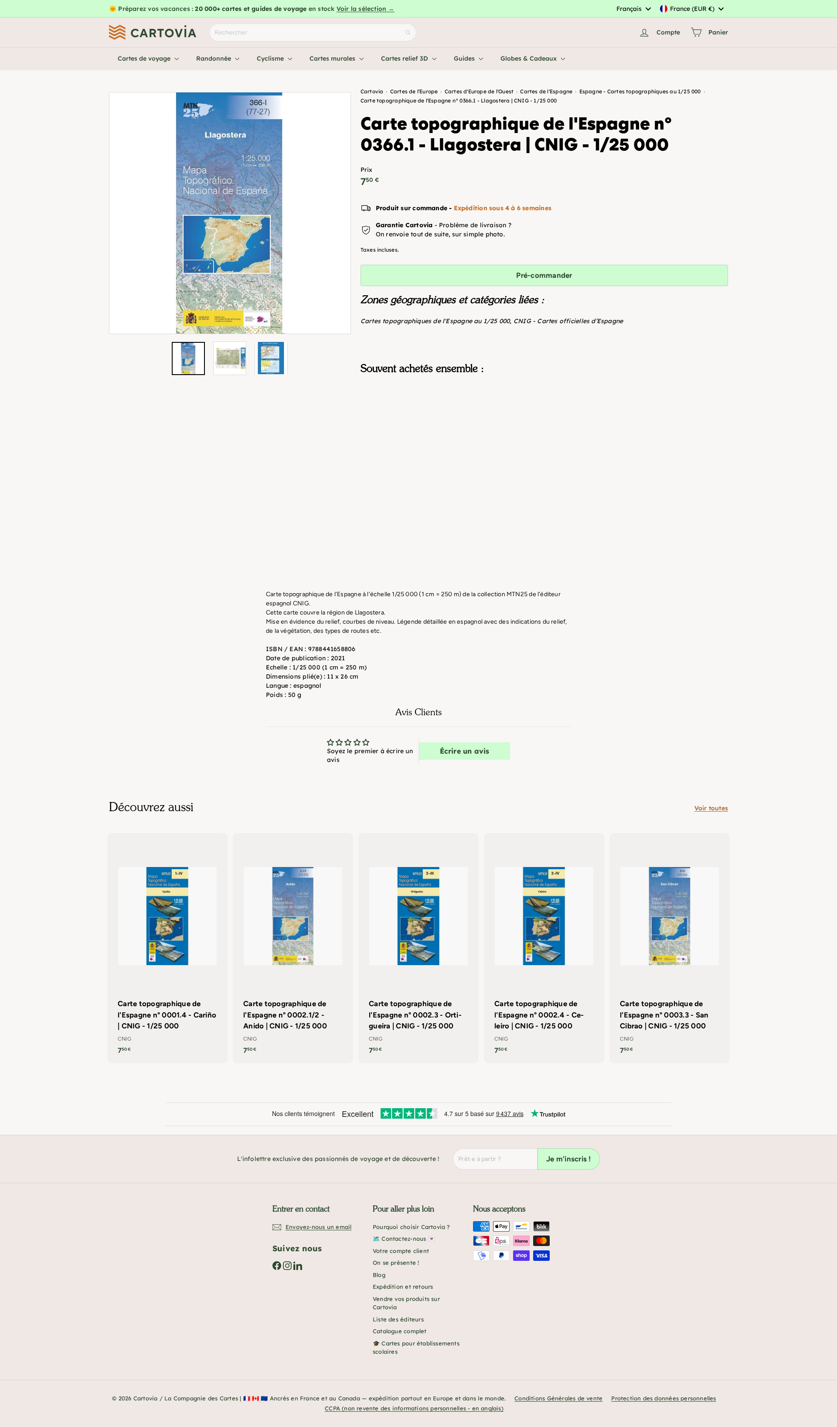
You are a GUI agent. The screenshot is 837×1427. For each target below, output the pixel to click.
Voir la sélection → (366, 9)
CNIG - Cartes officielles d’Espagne (568, 321)
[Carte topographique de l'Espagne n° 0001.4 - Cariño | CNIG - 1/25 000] (167, 948)
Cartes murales (333, 58)
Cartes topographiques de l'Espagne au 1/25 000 (435, 321)
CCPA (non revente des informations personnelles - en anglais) (414, 1408)
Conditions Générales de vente (558, 1398)
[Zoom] (229, 213)
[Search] (408, 32)
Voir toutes (711, 808)
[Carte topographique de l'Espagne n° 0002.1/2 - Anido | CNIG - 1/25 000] (293, 948)
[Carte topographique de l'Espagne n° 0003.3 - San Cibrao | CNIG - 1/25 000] (669, 948)
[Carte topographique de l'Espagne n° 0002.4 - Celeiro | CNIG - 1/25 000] (544, 948)
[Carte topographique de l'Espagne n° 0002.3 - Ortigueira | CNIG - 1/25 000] (418, 948)
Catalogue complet (400, 1331)
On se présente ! (396, 1262)
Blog (379, 1274)
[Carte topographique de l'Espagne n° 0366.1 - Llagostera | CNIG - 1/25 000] (544, 424)
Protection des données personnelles (663, 1398)
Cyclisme (271, 58)
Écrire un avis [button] (465, 751)
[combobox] (633, 8)
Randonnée (214, 58)
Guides (465, 58)
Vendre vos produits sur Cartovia (406, 1303)
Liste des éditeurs (398, 1319)
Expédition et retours (403, 1286)
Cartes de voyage (145, 58)
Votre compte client (401, 1250)
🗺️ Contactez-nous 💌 (404, 1238)
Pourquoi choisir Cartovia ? (411, 1226)
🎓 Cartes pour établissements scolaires (416, 1347)
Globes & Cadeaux (529, 58)
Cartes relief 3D (405, 58)
